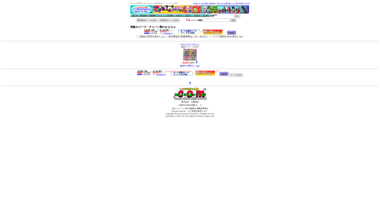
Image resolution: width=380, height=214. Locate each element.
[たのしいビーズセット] (190, 60)
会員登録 (227, 3)
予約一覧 (220, 3)
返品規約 (212, 3)
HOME (196, 3)
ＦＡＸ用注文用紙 (238, 3)
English (247, 3)
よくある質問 (203, 3)
